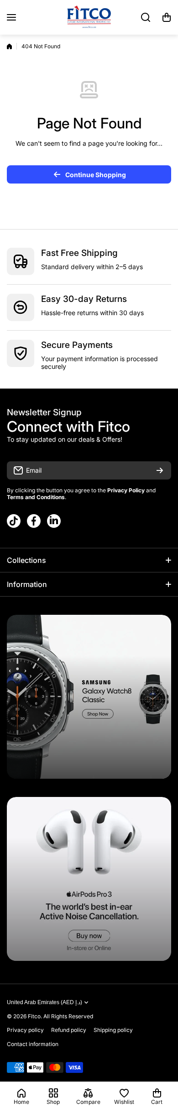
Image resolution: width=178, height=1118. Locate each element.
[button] (166, 17)
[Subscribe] (159, 470)
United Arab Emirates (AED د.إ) (44, 1002)
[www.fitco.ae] (89, 17)
